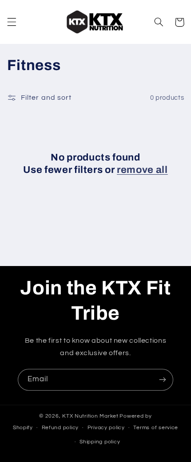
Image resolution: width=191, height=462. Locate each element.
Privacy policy (106, 427)
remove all (142, 169)
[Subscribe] (162, 380)
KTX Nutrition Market (90, 416)
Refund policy (60, 427)
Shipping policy (100, 441)
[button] (11, 22)
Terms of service (155, 427)
